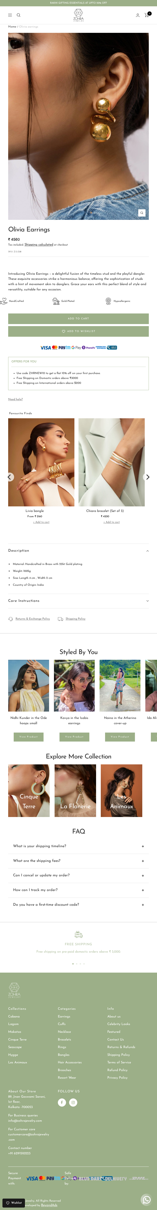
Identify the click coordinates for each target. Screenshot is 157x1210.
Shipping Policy (75, 618)
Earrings (64, 1016)
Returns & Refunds (121, 1047)
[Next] (147, 477)
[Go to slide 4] (84, 963)
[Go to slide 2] (76, 963)
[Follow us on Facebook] (62, 1102)
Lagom (13, 1024)
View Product (28, 737)
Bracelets (64, 1039)
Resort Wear (67, 1077)
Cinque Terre (17, 1039)
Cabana (14, 1016)
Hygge (13, 1055)
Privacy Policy (117, 1077)
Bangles (64, 1055)
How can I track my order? (35, 890)
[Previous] (9, 477)
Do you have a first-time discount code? (46, 905)
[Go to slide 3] (80, 963)
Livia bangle (35, 511)
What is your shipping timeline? (39, 846)
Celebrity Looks (118, 1024)
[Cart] (147, 15)
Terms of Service (119, 1062)
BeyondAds (49, 1205)
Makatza (14, 1032)
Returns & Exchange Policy (33, 618)
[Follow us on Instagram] (73, 1102)
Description (18, 551)
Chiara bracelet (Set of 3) (105, 511)
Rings (62, 1047)
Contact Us (115, 1039)
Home (12, 26)
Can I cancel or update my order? (41, 875)
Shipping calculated (39, 244)
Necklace (64, 1032)
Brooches (64, 1070)
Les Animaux (17, 1062)
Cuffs (62, 1024)
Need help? (15, 399)
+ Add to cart (41, 522)
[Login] (138, 15)
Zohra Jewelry (25, 1200)
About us (114, 1016)
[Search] (18, 15)
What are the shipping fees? (36, 861)
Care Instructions (23, 601)
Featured (113, 1032)
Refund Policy (117, 1070)
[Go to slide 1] (73, 963)
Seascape (15, 1047)
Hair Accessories (70, 1062)
